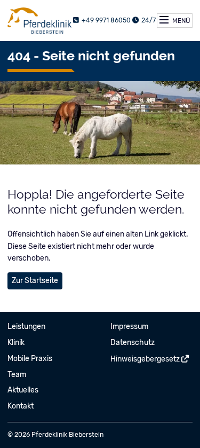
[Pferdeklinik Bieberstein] (39, 20)
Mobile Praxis (29, 358)
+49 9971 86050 (105, 20)
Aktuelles (22, 390)
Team (16, 374)
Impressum (129, 326)
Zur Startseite (35, 280)
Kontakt (20, 406)
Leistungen (26, 326)
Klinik (16, 342)
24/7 (148, 20)
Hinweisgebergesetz (145, 359)
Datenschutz (132, 342)
